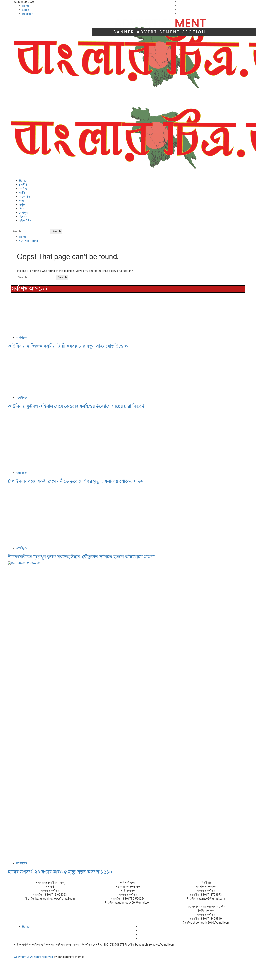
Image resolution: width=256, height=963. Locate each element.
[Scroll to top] (1, 961)
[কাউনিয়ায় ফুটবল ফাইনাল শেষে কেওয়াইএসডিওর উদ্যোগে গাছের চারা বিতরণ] (38, 373)
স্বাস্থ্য (21, 201)
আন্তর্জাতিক (24, 197)
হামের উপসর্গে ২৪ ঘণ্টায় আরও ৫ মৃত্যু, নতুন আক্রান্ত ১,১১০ (60, 872)
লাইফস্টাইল (25, 221)
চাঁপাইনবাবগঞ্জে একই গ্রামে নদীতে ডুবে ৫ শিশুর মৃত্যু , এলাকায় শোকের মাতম (76, 481)
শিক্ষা (21, 209)
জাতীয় (22, 193)
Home (26, 6)
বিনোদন (23, 217)
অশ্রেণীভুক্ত (21, 337)
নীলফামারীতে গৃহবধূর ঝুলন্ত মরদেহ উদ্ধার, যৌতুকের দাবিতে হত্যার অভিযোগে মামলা (81, 557)
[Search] (12, 227)
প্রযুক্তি (22, 205)
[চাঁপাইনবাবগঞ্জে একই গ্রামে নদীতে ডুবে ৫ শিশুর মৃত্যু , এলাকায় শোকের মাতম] (38, 441)
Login (25, 10)
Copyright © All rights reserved (33, 957)
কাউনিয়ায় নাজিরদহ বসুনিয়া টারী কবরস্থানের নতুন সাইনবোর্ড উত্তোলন (69, 346)
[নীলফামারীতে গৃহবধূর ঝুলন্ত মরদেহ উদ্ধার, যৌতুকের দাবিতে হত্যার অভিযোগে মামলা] (36, 516)
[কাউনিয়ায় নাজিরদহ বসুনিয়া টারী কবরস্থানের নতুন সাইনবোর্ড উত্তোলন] (38, 315)
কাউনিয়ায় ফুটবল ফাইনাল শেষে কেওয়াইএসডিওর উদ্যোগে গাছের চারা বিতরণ (76, 406)
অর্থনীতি (23, 189)
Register (27, 14)
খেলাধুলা (23, 213)
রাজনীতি (23, 185)
